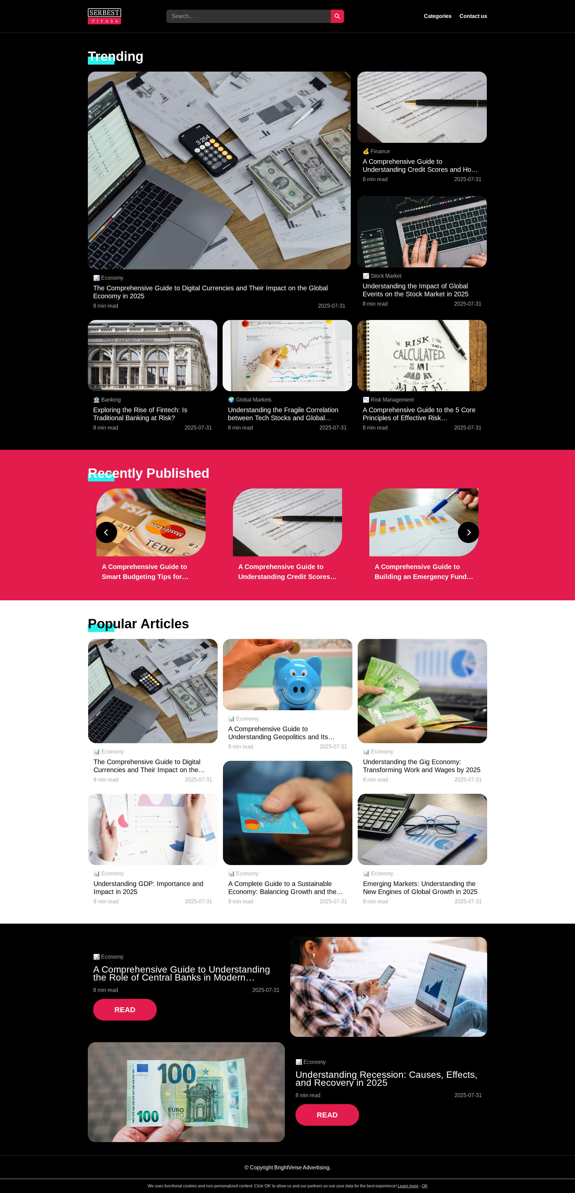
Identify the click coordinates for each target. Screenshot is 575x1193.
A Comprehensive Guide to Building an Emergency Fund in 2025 (421, 572)
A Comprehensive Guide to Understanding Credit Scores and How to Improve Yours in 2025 (419, 165)
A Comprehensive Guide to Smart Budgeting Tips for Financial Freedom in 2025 (144, 572)
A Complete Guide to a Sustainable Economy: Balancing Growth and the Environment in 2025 (282, 888)
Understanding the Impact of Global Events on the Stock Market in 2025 (416, 290)
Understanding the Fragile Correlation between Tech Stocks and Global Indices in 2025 (283, 414)
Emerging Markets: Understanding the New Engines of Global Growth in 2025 (420, 887)
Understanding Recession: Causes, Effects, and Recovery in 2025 (386, 1079)
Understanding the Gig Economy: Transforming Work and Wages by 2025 (421, 765)
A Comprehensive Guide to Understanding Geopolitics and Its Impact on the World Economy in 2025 (285, 733)
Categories (438, 16)
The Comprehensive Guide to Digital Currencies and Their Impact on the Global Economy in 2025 (210, 292)
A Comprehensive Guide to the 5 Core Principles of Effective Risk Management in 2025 (419, 414)
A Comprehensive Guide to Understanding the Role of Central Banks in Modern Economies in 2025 (181, 974)
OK (425, 1186)
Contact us (473, 16)
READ (124, 1010)
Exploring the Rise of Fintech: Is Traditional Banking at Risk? (140, 414)
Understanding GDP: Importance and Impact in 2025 (148, 887)
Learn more (408, 1186)
